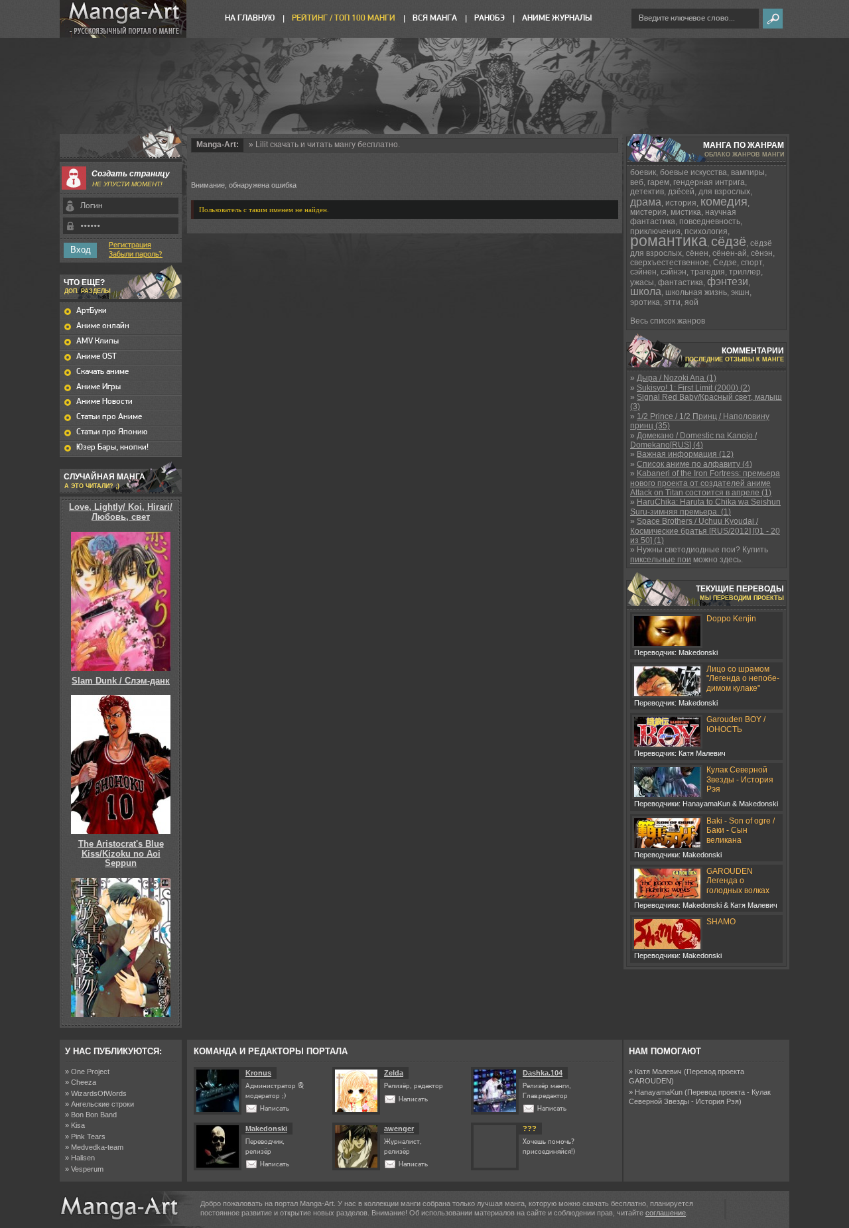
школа (645, 291)
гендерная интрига (709, 182)
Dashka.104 (542, 1073)
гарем (658, 182)
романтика (668, 240)
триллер (745, 271)
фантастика (680, 282)
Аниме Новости (104, 401)
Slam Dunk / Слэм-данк (121, 681)
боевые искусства (693, 172)
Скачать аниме (102, 371)
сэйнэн (673, 271)
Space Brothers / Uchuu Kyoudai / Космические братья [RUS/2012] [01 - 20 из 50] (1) (705, 531)
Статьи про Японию (111, 432)
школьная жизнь (696, 292)
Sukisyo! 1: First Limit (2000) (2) (693, 388)
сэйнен (643, 271)
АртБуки (91, 310)
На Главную (250, 18)
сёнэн (762, 253)
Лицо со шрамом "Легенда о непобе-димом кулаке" (742, 678)
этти (672, 302)
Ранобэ (489, 18)
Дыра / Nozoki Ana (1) (676, 378)
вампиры (748, 172)
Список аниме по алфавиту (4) (694, 464)
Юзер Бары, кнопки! (112, 447)
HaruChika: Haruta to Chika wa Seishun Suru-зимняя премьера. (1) (705, 506)
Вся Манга (435, 18)
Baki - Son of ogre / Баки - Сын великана (740, 830)
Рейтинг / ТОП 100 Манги (343, 18)
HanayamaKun (659, 1092)
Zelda (393, 1073)
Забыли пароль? (136, 255)
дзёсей (681, 191)
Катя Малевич (658, 1071)
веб (636, 182)
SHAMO (721, 921)
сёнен (697, 253)
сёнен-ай (729, 253)
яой (691, 302)
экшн (740, 292)
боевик (643, 172)
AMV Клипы (97, 341)
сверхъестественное (669, 262)
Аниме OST (96, 356)
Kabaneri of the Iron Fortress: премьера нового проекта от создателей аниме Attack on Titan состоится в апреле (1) (705, 483)
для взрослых (724, 191)
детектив (647, 191)
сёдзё (728, 241)
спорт (751, 262)
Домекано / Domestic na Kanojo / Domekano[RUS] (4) (693, 440)
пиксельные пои (660, 559)
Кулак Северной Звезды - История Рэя (739, 779)
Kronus (258, 1073)
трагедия (707, 271)
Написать (274, 1109)
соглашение (665, 1213)
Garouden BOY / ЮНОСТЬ (735, 724)
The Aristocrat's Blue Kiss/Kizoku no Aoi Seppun (121, 853)
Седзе (725, 262)
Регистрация (130, 245)
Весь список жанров (667, 321)
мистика (686, 212)
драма (645, 202)
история (680, 203)
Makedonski (266, 1129)
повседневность (709, 221)
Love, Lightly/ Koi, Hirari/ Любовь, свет (120, 511)
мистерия (648, 212)
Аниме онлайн (102, 326)
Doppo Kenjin (731, 618)
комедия (724, 201)
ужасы (642, 282)
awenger (399, 1129)
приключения (655, 231)
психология (706, 231)
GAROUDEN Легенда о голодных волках (737, 881)
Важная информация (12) (685, 454)
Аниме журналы (557, 18)
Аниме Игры (98, 387)
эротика (645, 302)
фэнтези (727, 281)
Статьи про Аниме (109, 416)
